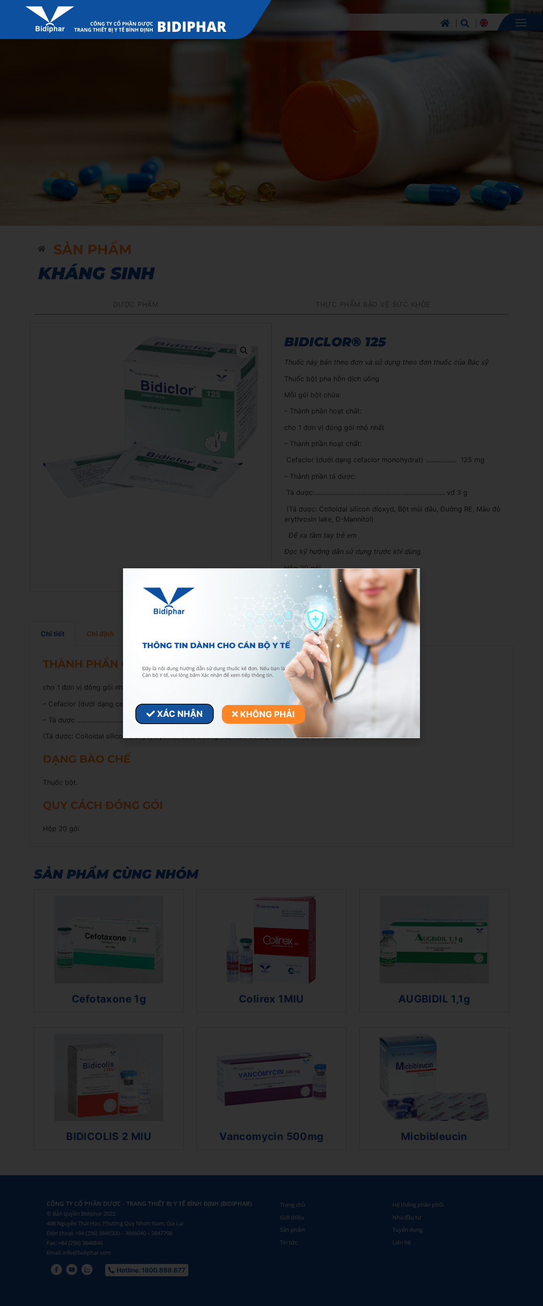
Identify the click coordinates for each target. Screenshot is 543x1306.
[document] (271, 653)
